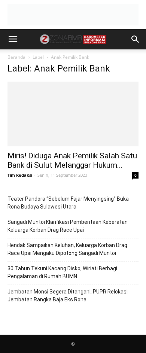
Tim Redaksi (19, 175)
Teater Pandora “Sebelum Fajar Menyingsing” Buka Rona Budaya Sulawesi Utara (68, 203)
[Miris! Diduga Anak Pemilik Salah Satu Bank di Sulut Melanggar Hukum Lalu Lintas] (73, 114)
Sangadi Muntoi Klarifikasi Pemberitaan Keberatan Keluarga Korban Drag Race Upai (67, 226)
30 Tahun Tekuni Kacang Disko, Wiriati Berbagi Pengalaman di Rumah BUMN (62, 272)
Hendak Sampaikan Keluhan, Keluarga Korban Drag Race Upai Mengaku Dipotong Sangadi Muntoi (67, 249)
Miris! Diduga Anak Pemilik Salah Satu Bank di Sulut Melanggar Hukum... (72, 160)
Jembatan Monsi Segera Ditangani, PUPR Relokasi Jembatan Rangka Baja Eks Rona (67, 295)
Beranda (16, 57)
